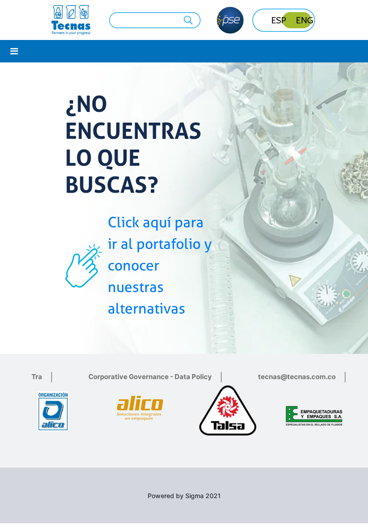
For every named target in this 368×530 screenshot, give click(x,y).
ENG (304, 20)
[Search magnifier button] (189, 20)
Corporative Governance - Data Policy (150, 376)
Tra (36, 376)
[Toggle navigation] (14, 51)
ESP (278, 20)
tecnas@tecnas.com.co (297, 376)
